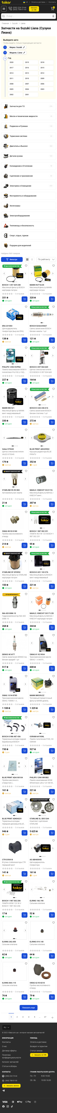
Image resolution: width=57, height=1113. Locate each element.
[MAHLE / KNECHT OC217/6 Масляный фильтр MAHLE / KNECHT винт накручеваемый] (42, 479)
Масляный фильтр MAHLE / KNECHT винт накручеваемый (42, 494)
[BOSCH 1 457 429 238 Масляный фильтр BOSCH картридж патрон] (14, 273)
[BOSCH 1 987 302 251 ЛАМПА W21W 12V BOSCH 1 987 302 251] (42, 520)
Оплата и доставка (38, 2)
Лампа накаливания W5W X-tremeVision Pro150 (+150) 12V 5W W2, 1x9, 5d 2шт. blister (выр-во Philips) (14, 370)
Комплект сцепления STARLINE (39, 822)
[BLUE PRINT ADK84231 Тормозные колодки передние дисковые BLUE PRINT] (14, 807)
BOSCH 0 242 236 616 (39, 408)
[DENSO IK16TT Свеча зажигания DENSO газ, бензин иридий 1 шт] (14, 643)
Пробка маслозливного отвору (12, 535)
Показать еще (28, 1008)
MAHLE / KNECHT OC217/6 (41, 490)
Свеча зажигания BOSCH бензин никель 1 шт (40, 329)
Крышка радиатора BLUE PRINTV (40, 453)
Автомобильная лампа (12, 493)
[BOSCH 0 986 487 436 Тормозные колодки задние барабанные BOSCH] (14, 725)
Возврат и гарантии (38, 1046)
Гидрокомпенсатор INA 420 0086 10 (14, 617)
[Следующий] (25, 273)
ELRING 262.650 (9, 942)
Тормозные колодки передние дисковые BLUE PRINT (13, 822)
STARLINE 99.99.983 (11, 490)
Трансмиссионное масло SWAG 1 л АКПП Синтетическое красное (40, 658)
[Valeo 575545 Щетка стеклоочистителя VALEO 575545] (14, 438)
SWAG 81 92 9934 (37, 654)
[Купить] (24, 299)
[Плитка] (27, 259)
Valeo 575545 (8, 449)
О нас (4, 1046)
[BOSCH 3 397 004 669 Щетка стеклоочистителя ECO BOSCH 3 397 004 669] (42, 355)
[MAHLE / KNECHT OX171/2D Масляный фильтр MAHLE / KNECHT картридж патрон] (42, 602)
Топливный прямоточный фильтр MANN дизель (41, 699)
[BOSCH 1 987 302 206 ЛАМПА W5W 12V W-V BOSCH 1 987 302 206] (14, 889)
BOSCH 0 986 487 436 (11, 736)
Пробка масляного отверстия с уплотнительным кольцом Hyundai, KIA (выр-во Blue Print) (13, 781)
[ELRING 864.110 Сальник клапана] (14, 971)
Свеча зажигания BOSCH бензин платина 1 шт (40, 412)
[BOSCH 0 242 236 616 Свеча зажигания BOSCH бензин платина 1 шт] (42, 397)
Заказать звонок (12, 1086)
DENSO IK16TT (8, 654)
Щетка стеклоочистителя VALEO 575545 (13, 453)
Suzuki (15, 23)
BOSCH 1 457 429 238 (11, 285)
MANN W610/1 (8, 408)
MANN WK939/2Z (37, 695)
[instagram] (7, 1106)
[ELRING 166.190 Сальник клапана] (42, 889)
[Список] (32, 259)
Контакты (52, 2)
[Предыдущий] (4, 273)
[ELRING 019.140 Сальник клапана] (42, 930)
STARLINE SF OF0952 (11, 572)
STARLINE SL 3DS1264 (39, 819)
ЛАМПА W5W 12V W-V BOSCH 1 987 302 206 (11, 904)
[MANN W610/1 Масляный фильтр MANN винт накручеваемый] (14, 397)
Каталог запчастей (10, 1062)
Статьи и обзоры (9, 1066)
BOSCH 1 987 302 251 (39, 531)
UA (27, 2)
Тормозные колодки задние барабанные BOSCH (14, 740)
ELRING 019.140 (36, 942)
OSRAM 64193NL (37, 736)
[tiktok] (12, 1106)
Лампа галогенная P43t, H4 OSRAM (41, 740)
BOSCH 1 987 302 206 (11, 901)
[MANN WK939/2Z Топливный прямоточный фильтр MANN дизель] (42, 684)
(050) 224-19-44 (11, 1076)
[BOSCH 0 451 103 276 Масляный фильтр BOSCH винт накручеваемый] (42, 561)
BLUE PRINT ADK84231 (12, 819)
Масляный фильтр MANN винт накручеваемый (13, 412)
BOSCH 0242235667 (38, 326)
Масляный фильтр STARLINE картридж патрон (14, 576)
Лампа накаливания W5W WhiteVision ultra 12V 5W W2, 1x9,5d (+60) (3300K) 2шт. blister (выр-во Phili (42, 781)
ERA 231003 (7, 326)
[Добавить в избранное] (26, 266)
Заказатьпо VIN (34, 9)
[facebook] (3, 1106)
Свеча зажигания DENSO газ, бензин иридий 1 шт (14, 658)
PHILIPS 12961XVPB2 (11, 367)
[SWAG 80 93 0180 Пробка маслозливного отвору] (14, 520)
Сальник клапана (37, 903)
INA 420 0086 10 (9, 613)
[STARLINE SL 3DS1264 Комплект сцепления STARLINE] (42, 807)
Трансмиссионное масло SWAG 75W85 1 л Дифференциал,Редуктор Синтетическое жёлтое (13, 699)
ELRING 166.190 (36, 901)
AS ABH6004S (36, 860)
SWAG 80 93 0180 (9, 531)
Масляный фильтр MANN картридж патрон (41, 288)
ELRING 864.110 (9, 983)
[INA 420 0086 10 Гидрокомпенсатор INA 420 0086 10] (14, 602)
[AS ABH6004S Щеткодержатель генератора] (42, 848)
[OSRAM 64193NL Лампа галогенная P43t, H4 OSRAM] (42, 725)
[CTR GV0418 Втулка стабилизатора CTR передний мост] (14, 848)
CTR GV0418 (7, 860)
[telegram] (3, 1090)
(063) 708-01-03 (11, 1081)
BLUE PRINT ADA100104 (12, 777)
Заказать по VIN (40, 1055)
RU (5, 1027)
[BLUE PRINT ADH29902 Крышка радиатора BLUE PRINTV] (42, 438)
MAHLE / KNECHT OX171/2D (42, 613)
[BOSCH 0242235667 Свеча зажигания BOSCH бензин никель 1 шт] (42, 314)
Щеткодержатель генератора (37, 863)
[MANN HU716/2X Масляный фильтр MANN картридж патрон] (42, 273)
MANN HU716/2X (37, 285)
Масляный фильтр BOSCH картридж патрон (13, 288)
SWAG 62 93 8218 (37, 983)
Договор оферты (9, 1051)
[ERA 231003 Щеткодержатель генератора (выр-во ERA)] (14, 314)
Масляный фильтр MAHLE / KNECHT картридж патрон (42, 617)
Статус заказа (36, 1051)
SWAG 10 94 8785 (9, 695)
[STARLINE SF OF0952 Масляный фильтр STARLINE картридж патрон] (14, 561)
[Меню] (4, 9)
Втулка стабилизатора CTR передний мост (14, 863)
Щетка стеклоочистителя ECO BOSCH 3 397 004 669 (41, 370)
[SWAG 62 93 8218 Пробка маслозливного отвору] (42, 971)
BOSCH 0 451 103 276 (39, 572)
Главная (5, 23)
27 (45, 1017)
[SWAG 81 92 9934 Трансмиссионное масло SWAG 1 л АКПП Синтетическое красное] (42, 643)
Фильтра (14, 259)
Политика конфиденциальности (11, 1056)
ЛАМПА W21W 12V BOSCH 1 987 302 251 (42, 535)
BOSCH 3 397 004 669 (39, 367)
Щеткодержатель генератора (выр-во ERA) (13, 329)
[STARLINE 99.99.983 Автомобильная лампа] (14, 479)
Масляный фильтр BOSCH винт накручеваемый (41, 576)
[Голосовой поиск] (53, 16)
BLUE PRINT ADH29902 (39, 449)
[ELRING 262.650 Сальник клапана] (14, 930)
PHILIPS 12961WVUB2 (39, 777)
